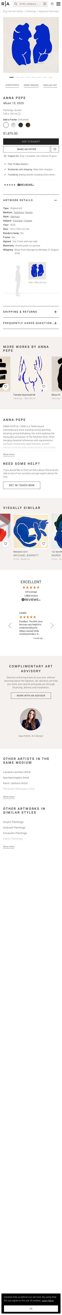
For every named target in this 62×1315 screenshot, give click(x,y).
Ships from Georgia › (43, 169)
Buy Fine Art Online (13, 11)
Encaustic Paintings (15, 833)
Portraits (18, 220)
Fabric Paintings (13, 838)
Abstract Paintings (49, 11)
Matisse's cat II (20, 552)
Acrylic (29, 212)
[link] (45, 4)
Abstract (15, 216)
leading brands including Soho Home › (37, 174)
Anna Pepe (14, 98)
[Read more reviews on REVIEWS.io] (31, 600)
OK (31, 1308)
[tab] (31, 200)
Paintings (31, 11)
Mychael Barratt (26, 555)
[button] (58, 3)
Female (28, 220)
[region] (31, 626)
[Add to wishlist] (55, 149)
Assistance (12, 85)
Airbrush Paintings (14, 827)
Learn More (48, 1300)
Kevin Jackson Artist (15, 783)
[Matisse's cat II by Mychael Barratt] (31, 531)
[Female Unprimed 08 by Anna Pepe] (31, 374)
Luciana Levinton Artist (17, 772)
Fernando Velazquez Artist (19, 788)
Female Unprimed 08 (24, 394)
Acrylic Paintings (13, 821)
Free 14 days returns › (18, 164)
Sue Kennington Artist (16, 777)
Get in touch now (21, 485)
